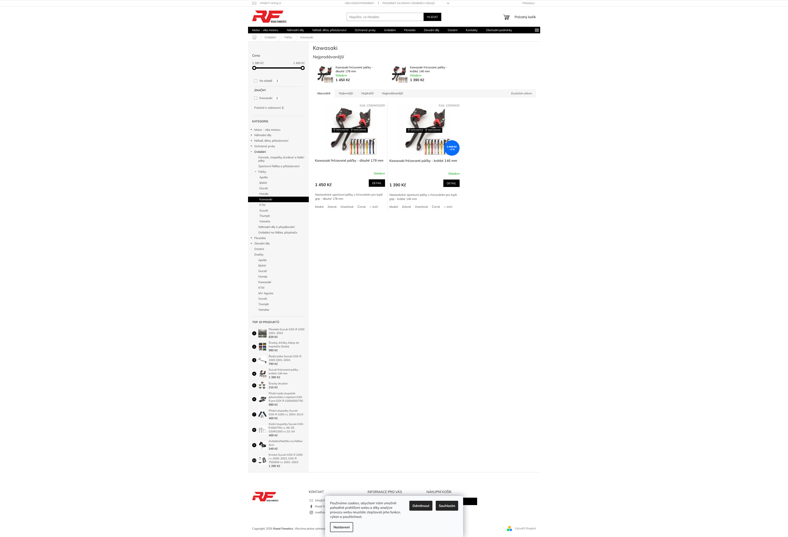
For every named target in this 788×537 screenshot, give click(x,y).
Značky (258, 254)
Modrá (319, 207)
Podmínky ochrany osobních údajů (408, 3)
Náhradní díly (262, 135)
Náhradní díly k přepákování (276, 227)
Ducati (263, 188)
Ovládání (260, 152)
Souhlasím (447, 506)
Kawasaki (268, 98)
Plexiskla (260, 238)
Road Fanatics (324, 506)
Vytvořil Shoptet (525, 528)
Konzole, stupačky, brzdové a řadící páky (281, 159)
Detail (377, 183)
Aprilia (263, 177)
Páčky (262, 172)
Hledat (432, 17)
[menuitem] (265, 30)
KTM (262, 205)
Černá (361, 207)
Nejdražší (367, 93)
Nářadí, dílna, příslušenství (271, 140)
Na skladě (268, 81)
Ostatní (259, 249)
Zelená (332, 207)
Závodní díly (262, 243)
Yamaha (264, 221)
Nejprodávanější (392, 93)
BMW (263, 183)
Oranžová (347, 207)
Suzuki (263, 210)
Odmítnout (420, 506)
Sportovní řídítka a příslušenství (278, 166)
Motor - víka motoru (267, 130)
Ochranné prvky (264, 146)
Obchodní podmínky (359, 3)
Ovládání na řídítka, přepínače (277, 232)
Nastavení (342, 527)
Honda (263, 194)
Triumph (264, 216)
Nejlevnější (346, 93)
